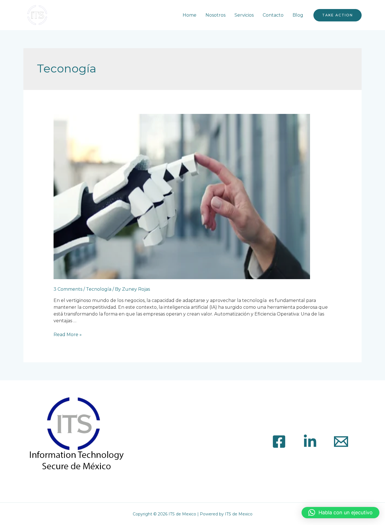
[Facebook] (279, 441)
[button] (340, 512)
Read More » (68, 334)
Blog (298, 15)
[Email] (341, 441)
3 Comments (68, 289)
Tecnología (98, 289)
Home (189, 15)
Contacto (273, 15)
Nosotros (215, 15)
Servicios (244, 15)
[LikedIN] (310, 441)
